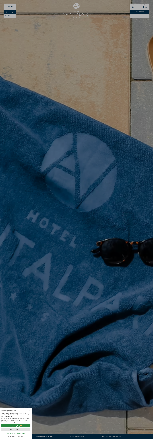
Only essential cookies (16, 430)
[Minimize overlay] (29, 410)
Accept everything (15, 426)
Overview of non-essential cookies (16, 433)
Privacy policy (11, 436)
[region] (15, 417)
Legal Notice (20, 436)
